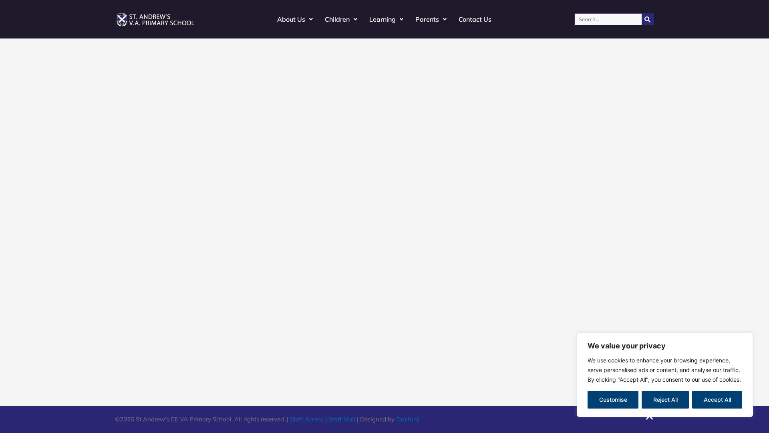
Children (337, 19)
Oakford (407, 419)
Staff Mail (341, 419)
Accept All (717, 399)
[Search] (648, 19)
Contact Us (475, 19)
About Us (291, 19)
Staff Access (307, 419)
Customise (613, 399)
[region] (665, 375)
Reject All (665, 399)
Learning (382, 19)
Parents (427, 19)
